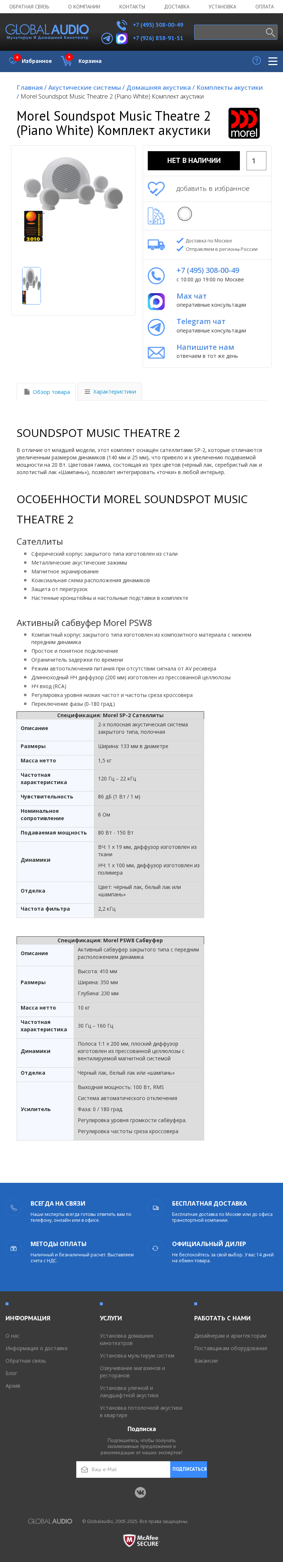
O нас (13, 1335)
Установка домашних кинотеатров (126, 1339)
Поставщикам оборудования (230, 1348)
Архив (13, 1385)
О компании (84, 6)
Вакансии (206, 1360)
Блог (11, 1373)
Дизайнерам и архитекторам (230, 1335)
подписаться (189, 1469)
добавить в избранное (213, 188)
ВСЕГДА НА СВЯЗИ (58, 1203)
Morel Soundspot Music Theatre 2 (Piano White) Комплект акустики (112, 96)
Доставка (176, 6)
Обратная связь (29, 6)
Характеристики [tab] (114, 391)
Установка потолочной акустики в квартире (141, 1411)
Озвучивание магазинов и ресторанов (132, 1371)
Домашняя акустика (160, 87)
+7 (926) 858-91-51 (158, 38)
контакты (132, 6)
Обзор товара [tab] (51, 391)
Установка (222, 6)
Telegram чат (201, 321)
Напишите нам (205, 347)
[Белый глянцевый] (185, 214)
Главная (32, 87)
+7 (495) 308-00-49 (157, 24)
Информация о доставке (37, 1348)
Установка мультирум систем (137, 1355)
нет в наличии (194, 160)
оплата (264, 6)
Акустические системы (86, 87)
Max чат (192, 296)
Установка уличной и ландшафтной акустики (129, 1391)
